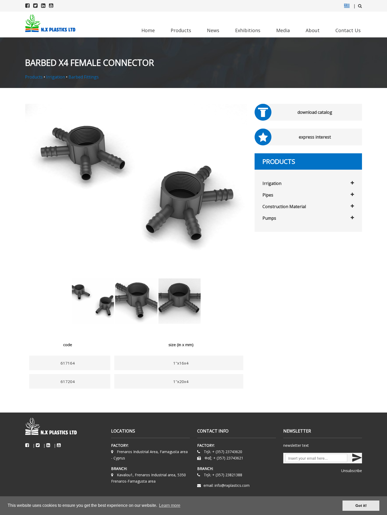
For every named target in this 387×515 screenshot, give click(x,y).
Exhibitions (247, 30)
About (313, 30)
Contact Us (348, 30)
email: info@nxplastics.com (227, 485)
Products (181, 30)
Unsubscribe (351, 470)
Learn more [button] (169, 505)
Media (283, 30)
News (213, 30)
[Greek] (347, 6)
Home (148, 30)
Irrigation (55, 77)
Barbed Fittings (83, 77)
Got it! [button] (361, 505)
